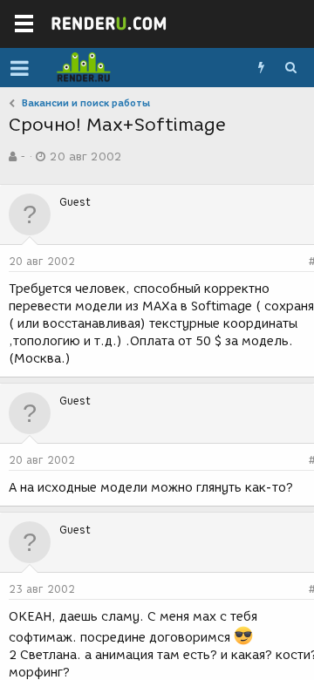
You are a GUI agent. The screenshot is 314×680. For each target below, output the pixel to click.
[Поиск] (290, 68)
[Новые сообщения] (261, 68)
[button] (19, 68)
